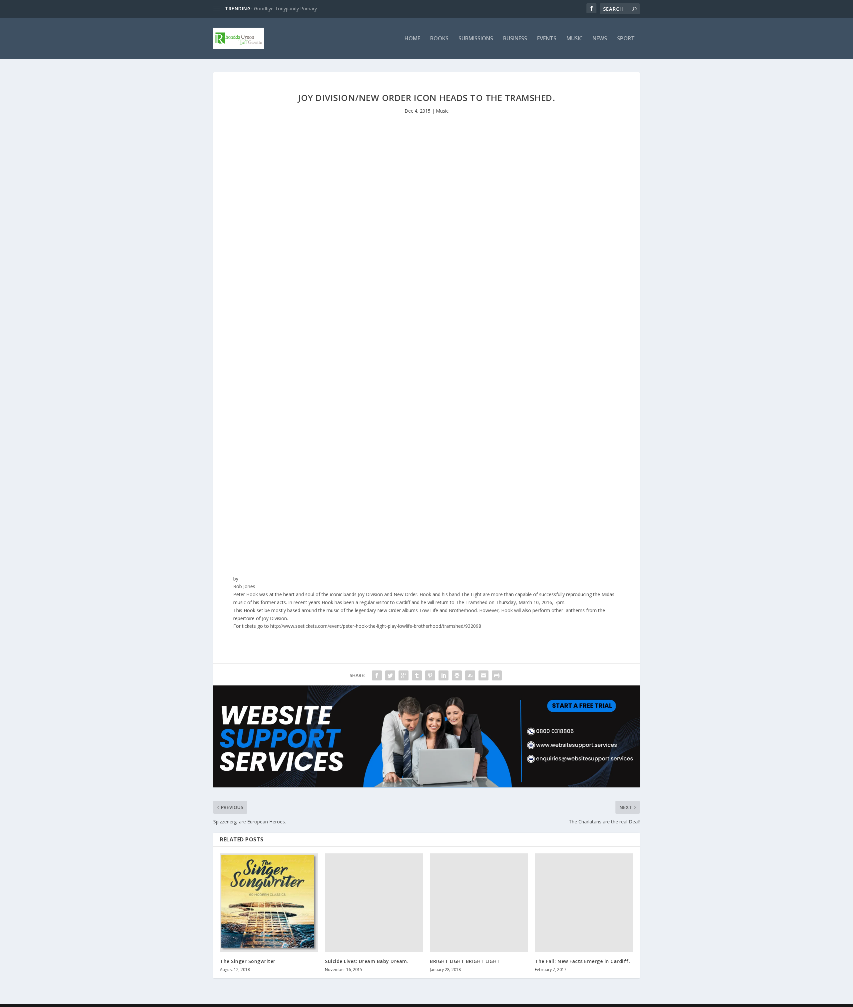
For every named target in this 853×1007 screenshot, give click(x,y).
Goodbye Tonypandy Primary (285, 8)
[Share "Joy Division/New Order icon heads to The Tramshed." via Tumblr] (417, 675)
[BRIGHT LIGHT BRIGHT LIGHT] (479, 902)
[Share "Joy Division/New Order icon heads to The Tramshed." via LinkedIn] (443, 675)
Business (515, 39)
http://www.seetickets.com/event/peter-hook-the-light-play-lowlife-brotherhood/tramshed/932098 (375, 626)
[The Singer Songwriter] (269, 902)
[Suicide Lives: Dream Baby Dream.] (374, 902)
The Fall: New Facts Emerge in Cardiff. (582, 961)
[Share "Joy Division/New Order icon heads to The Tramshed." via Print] (496, 675)
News (599, 39)
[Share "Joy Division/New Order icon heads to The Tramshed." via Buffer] (456, 675)
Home (412, 39)
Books (439, 39)
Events (546, 39)
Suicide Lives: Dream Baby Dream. (367, 961)
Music (574, 39)
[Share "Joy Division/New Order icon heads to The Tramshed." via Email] (483, 675)
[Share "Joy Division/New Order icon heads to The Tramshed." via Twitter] (390, 675)
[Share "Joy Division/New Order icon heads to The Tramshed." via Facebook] (377, 675)
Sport (626, 39)
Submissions (475, 39)
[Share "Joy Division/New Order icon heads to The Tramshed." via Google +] (403, 675)
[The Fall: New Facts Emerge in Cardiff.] (584, 902)
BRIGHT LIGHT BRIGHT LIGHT (465, 961)
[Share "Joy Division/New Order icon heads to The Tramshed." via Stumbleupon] (470, 675)
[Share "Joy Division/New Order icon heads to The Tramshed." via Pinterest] (430, 675)
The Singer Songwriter (248, 961)
